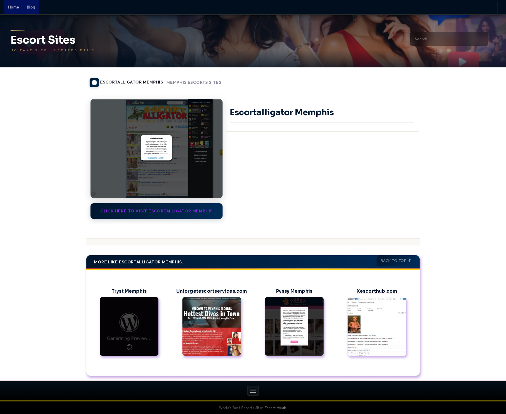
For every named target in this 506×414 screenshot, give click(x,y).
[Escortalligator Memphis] (156, 148)
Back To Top (394, 260)
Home (13, 7)
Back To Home (404, 79)
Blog (31, 7)
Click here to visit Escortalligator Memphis (156, 211)
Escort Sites (43, 40)
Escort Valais (276, 408)
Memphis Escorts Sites (193, 82)
